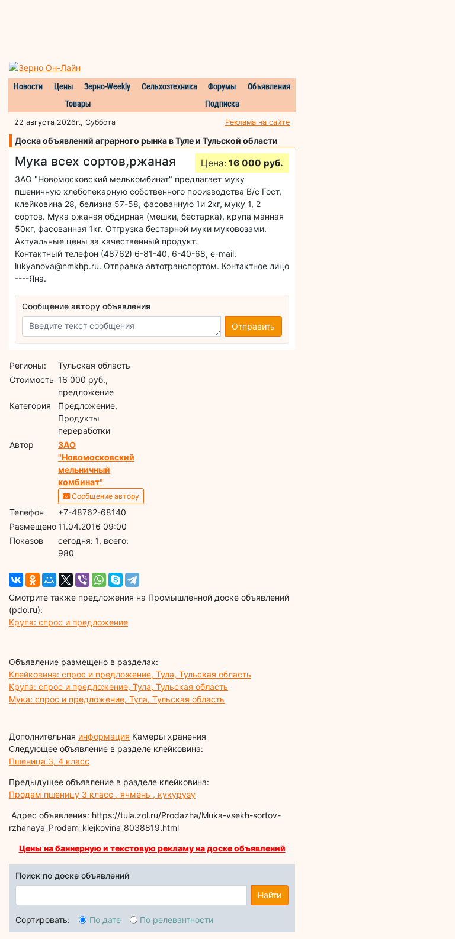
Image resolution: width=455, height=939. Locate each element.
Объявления (269, 86)
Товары (78, 103)
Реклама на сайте (257, 122)
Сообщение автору (104, 496)
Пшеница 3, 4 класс (49, 761)
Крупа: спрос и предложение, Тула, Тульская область (118, 687)
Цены (63, 86)
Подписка (222, 103)
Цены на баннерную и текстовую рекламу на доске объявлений (152, 848)
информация (104, 736)
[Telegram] (132, 580)
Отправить (253, 326)
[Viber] (82, 580)
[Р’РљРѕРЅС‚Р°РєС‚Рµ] (16, 580)
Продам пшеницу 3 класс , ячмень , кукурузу (102, 794)
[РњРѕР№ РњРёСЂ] (49, 580)
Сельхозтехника (169, 86)
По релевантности (176, 920)
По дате (105, 920)
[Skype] (115, 580)
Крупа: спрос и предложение (68, 622)
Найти (269, 895)
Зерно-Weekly (107, 86)
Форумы (222, 86)
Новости (28, 86)
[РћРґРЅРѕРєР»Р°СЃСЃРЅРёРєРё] (32, 580)
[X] (66, 580)
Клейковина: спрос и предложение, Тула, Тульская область (130, 674)
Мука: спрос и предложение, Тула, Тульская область (117, 699)
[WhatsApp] (99, 580)
